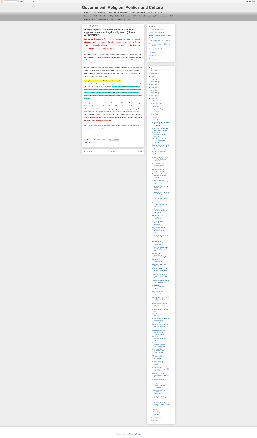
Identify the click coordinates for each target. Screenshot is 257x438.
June (154, 117)
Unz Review (152, 55)
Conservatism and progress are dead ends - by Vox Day (159, 344)
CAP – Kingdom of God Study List (159, 40)
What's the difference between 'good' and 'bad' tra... (159, 338)
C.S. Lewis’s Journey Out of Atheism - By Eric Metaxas (160, 362)
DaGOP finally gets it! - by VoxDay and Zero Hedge (160, 299)
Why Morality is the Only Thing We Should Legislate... (160, 140)
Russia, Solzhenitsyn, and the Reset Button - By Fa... (160, 146)
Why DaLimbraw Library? (157, 29)
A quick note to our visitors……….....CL (159, 380)
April (154, 409)
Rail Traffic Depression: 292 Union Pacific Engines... (159, 305)
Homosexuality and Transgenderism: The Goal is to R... (159, 204)
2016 (153, 98)
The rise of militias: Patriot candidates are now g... (160, 281)
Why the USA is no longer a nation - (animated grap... (160, 270)
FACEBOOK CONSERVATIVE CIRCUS (158, 286)
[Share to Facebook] (116, 140)
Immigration (163, 16)
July (154, 114)
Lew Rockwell (153, 52)
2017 (153, 95)
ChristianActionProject (122, 16)
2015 (153, 421)
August (155, 111)
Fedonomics (141, 12)
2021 (153, 84)
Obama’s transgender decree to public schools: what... (159, 332)
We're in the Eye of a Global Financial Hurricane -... (159, 222)
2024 (153, 76)
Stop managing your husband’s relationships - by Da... (160, 404)
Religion (87, 19)
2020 (153, 87)
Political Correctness (121, 12)
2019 (153, 90)
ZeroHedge (152, 59)
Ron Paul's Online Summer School (158, 170)
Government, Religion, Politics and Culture (122, 7)
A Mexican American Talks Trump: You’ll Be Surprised (160, 124)
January (155, 417)
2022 (153, 82)
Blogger (138, 434)
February (156, 414)
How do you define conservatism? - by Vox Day (160, 375)
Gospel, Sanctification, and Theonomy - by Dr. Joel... (160, 181)
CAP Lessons (120, 19)
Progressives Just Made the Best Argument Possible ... (160, 175)
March (155, 412)
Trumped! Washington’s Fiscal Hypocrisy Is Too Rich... (160, 276)
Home (113, 152)
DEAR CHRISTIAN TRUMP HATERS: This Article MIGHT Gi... (160, 356)
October (155, 106)
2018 (153, 93)
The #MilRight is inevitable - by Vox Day (160, 193)
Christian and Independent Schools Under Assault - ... (159, 242)
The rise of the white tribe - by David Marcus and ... (160, 236)
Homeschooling (102, 19)
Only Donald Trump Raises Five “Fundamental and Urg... (159, 229)
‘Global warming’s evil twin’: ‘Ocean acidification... (159, 391)
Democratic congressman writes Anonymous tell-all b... (160, 326)
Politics (86, 12)
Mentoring (103, 16)
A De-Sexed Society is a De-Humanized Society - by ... (160, 198)
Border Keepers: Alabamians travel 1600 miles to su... (160, 369)
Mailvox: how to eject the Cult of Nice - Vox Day (160, 129)
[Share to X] (114, 140)
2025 (153, 73)
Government (102, 12)
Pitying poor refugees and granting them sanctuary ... (160, 320)
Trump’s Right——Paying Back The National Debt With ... (160, 249)
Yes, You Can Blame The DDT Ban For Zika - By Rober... (160, 187)
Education (87, 16)
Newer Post (88, 152)
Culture (156, 12)
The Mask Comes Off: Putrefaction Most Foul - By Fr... (160, 397)
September (156, 109)
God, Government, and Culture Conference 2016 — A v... (159, 385)
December (156, 101)
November (156, 103)
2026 (153, 71)
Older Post (138, 152)
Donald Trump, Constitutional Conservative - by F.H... (160, 255)
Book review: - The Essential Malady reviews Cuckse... (158, 165)
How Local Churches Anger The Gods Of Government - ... (159, 350)
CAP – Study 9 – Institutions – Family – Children (160, 134)
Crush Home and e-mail (156, 32)
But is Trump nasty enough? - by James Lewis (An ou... (159, 216)
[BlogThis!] (112, 140)
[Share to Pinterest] (118, 140)
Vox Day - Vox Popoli (155, 49)
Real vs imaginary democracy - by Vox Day (159, 292)
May (154, 120)
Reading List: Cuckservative (157, 260)
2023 (153, 79)
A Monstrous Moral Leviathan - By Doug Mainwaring (159, 210)
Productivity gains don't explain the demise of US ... (159, 152)
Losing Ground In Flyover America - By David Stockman (160, 159)
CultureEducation (145, 16)
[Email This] (110, 140)
